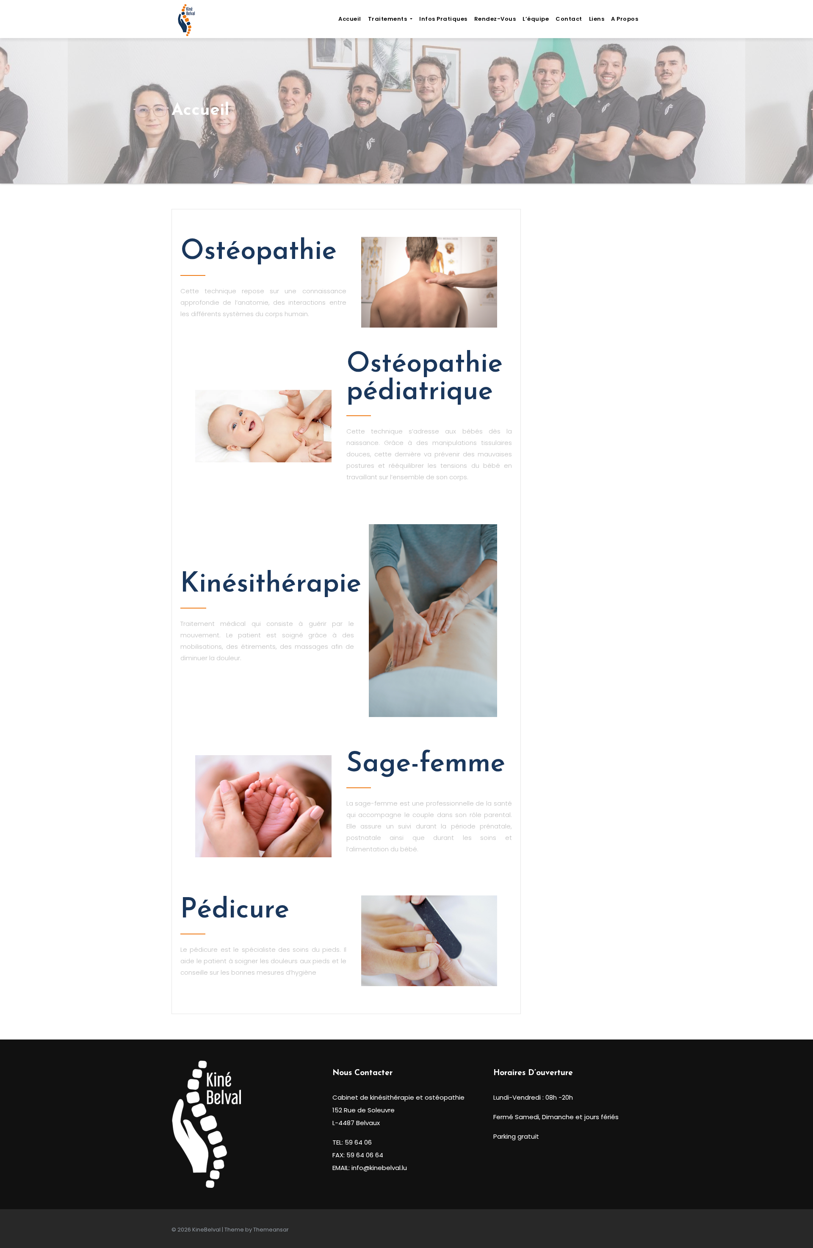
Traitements (388, 19)
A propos (624, 19)
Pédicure (234, 910)
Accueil (349, 19)
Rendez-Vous (495, 19)
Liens (597, 19)
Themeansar (271, 1230)
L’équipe (536, 19)
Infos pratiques (443, 19)
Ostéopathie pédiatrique (424, 378)
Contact (569, 19)
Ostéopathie (258, 252)
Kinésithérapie (270, 584)
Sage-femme (425, 764)
